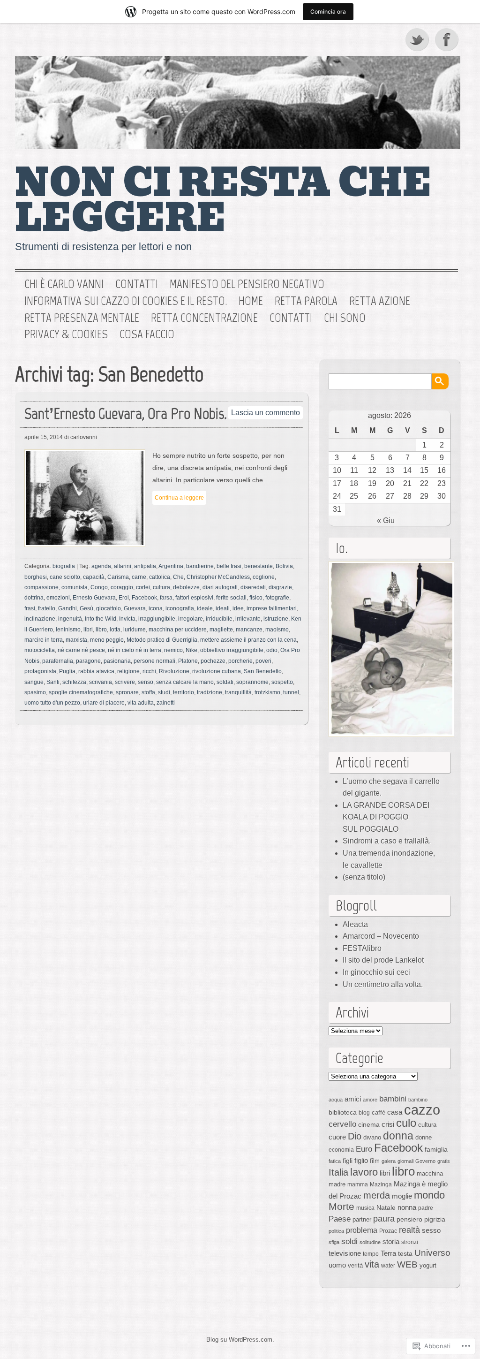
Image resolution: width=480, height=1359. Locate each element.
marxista (76, 640)
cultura (161, 587)
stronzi (409, 1242)
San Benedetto (263, 671)
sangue (34, 682)
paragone (88, 661)
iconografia (179, 608)
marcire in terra (43, 640)
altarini (122, 566)
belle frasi (229, 566)
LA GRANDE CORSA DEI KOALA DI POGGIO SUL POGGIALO (386, 817)
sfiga (334, 1242)
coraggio (122, 587)
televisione (345, 1253)
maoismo (277, 629)
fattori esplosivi (194, 597)
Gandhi (67, 608)
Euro (364, 1149)
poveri (263, 661)
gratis (443, 1161)
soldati (225, 682)
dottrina (34, 597)
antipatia (145, 566)
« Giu (386, 520)
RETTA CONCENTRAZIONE (204, 318)
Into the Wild (100, 618)
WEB (407, 1264)
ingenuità (70, 618)
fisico (255, 597)
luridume (134, 629)
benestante (258, 566)
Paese (340, 1218)
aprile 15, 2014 (43, 437)
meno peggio (107, 640)
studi (164, 692)
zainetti (166, 702)
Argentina (170, 566)
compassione (41, 587)
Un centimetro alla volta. (383, 984)
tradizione (209, 692)
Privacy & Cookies (66, 334)
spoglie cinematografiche (81, 692)
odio (272, 650)
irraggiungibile (156, 618)
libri (88, 629)
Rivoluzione (174, 671)
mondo (429, 1195)
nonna (407, 1207)
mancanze (249, 629)
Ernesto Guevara (94, 597)
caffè (378, 1112)
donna (398, 1136)
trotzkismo (267, 692)
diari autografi (220, 587)
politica (336, 1231)
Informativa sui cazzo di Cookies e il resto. (125, 301)
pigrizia (434, 1219)
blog (364, 1112)
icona (156, 608)
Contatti (136, 284)
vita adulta (141, 702)
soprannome (252, 682)
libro (101, 629)
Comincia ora (328, 11)
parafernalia (57, 661)
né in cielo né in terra (134, 650)
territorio (183, 692)
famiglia (436, 1149)
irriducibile (219, 618)
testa (405, 1253)
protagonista (40, 671)
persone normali (154, 661)
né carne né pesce (81, 650)
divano (372, 1137)
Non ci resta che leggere (223, 200)
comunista (74, 587)
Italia (338, 1172)
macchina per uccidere (178, 629)
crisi (388, 1124)
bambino (418, 1099)
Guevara (135, 608)
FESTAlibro (362, 948)
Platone (188, 661)
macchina (430, 1173)
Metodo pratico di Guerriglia (162, 640)
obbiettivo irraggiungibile (231, 650)
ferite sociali (231, 597)
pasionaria (117, 661)
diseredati (253, 587)
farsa (166, 597)
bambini (392, 1098)
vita (372, 1264)
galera (389, 1161)
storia (390, 1241)
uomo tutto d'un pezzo (52, 702)
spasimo (35, 692)
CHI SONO (345, 318)
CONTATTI (291, 318)
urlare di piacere (104, 702)
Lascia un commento (265, 413)
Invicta (127, 618)
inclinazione (39, 618)
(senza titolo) (364, 877)
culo (406, 1122)
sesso (431, 1230)
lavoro (364, 1172)
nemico (173, 650)
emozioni (58, 597)
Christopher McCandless (218, 577)
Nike (191, 650)
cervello (342, 1124)
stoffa (148, 692)
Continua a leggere (179, 497)
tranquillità (238, 692)
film (375, 1160)
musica (365, 1208)
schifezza (74, 682)
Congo (99, 587)
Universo (432, 1253)
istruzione (275, 618)
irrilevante (248, 618)
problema (361, 1230)
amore (370, 1099)
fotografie (277, 597)
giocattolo (108, 608)
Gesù (86, 608)
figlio (361, 1160)
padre (425, 1208)
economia (341, 1149)
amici (353, 1099)
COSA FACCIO (147, 334)
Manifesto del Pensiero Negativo (247, 284)
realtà (409, 1230)
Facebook (447, 39)
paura (384, 1218)
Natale (386, 1207)
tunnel (291, 692)
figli (347, 1160)
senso (145, 682)
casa (394, 1112)
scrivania (100, 682)
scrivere (125, 682)
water (388, 1265)
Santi (53, 682)
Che (178, 577)
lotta (115, 629)
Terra (388, 1253)
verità (355, 1265)
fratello (46, 608)
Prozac (388, 1231)
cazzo (422, 1109)
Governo (425, 1161)
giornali (405, 1161)
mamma (357, 1184)
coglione (264, 577)
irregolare (190, 618)
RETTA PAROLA (306, 301)
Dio (354, 1136)
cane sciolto (65, 577)
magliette (221, 629)
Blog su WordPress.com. (240, 1339)
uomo (337, 1265)
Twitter (417, 39)
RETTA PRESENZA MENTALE (81, 318)
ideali (223, 608)
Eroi (124, 597)
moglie (402, 1196)
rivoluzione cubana (216, 671)
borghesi (35, 577)
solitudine (370, 1242)
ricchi (149, 671)
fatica (335, 1161)
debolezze (186, 587)
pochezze (213, 661)
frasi (29, 608)
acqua (336, 1099)
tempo (371, 1254)
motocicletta (39, 650)
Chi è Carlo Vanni (64, 284)
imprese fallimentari (272, 608)
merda (376, 1195)
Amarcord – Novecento (381, 936)
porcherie (240, 661)
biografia (63, 566)
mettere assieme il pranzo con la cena (248, 640)
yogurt (428, 1265)
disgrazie (280, 587)
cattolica (159, 577)
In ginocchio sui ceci (376, 972)
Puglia (67, 671)
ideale (205, 608)
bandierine (200, 566)
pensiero (409, 1219)
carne (139, 577)
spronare (127, 692)
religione (128, 671)
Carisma (118, 577)
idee (238, 608)
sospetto (282, 682)
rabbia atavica (96, 671)
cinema (369, 1124)
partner (361, 1219)
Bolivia (284, 566)
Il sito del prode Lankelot (383, 960)
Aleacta (355, 924)
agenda (101, 566)
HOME (251, 301)
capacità (94, 577)
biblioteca (343, 1112)
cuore (337, 1137)
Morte (341, 1206)
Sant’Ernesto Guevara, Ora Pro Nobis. (125, 413)
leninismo (68, 629)
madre (337, 1184)
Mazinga (381, 1184)
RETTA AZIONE (379, 301)
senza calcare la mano (185, 682)
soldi (349, 1241)
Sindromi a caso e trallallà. (387, 841)
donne (423, 1137)
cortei (143, 587)
